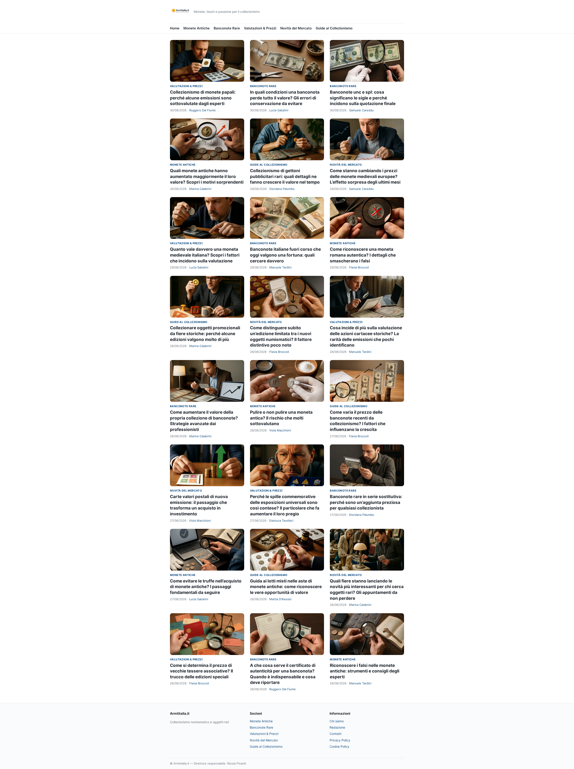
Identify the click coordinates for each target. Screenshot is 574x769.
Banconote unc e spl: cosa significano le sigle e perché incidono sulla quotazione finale (363, 98)
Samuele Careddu (361, 110)
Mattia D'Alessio (280, 599)
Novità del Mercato (296, 28)
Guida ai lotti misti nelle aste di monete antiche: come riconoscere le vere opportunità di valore (286, 586)
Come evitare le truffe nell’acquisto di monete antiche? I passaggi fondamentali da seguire (205, 586)
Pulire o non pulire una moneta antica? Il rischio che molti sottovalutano (281, 418)
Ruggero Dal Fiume (202, 110)
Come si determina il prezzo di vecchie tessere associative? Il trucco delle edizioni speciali (201, 671)
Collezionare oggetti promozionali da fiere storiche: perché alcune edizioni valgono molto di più (205, 333)
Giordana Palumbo (282, 189)
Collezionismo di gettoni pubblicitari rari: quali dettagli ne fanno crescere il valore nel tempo (285, 176)
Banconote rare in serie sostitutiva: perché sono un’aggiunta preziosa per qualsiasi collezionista (366, 502)
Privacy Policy (340, 740)
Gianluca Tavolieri (281, 520)
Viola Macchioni (280, 430)
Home (174, 28)
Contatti (335, 734)
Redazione (337, 727)
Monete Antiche (196, 28)
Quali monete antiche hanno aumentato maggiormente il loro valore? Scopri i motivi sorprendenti (207, 176)
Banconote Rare (227, 28)
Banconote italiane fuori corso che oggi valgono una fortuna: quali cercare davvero (285, 255)
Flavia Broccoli (359, 267)
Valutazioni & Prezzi (260, 28)
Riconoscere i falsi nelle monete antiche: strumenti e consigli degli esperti (364, 671)
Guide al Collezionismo (334, 28)
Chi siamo (337, 721)
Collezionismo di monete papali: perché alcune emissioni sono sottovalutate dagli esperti (203, 98)
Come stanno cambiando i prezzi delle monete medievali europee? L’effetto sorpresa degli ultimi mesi (365, 176)
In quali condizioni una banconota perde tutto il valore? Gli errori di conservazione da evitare (285, 98)
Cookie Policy (339, 746)
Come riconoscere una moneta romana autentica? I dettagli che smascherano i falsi (363, 255)
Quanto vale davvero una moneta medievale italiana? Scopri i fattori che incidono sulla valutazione (204, 255)
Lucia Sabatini (278, 110)
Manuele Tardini (280, 267)
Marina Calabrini (200, 189)
